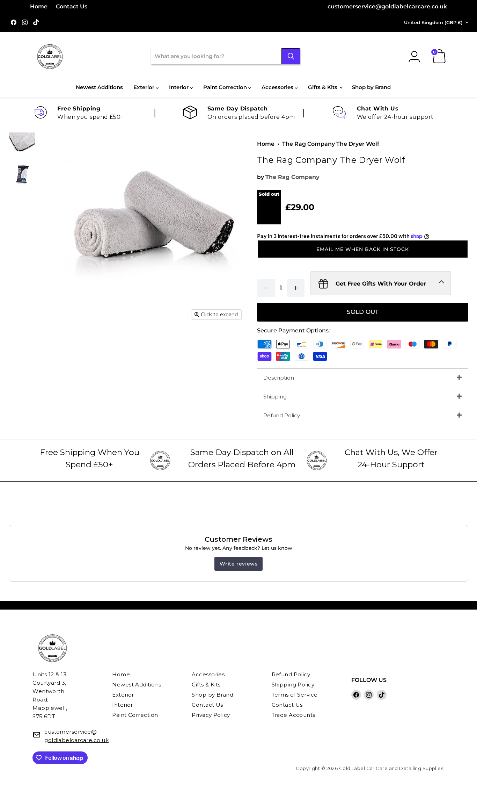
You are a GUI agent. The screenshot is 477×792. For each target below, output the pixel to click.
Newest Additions (99, 87)
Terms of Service (295, 694)
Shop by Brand (371, 87)
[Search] (290, 56)
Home (38, 6)
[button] (362, 249)
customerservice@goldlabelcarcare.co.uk (387, 6)
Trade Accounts (293, 715)
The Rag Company (292, 177)
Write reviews (239, 564)
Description (278, 377)
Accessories (278, 87)
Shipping (275, 396)
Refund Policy (281, 415)
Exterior (144, 87)
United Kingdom (433, 22)
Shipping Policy (293, 684)
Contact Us (71, 6)
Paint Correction (225, 87)
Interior (179, 87)
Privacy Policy (211, 715)
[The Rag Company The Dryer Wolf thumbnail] (22, 145)
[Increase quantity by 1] (296, 288)
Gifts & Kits (323, 87)
